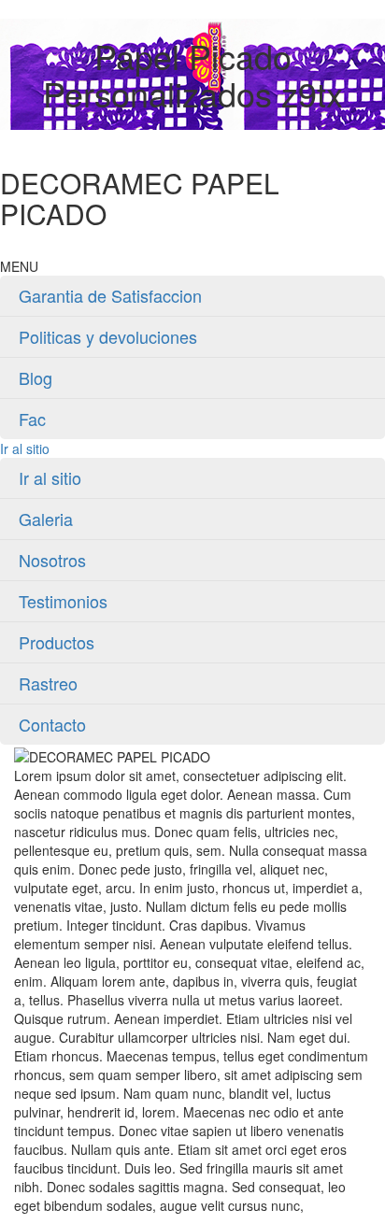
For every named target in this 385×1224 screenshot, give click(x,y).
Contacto (52, 724)
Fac (32, 418)
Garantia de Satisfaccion (110, 295)
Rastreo (48, 683)
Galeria (46, 518)
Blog (35, 377)
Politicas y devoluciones (108, 336)
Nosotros (52, 560)
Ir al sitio (25, 448)
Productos (56, 642)
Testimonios (63, 601)
